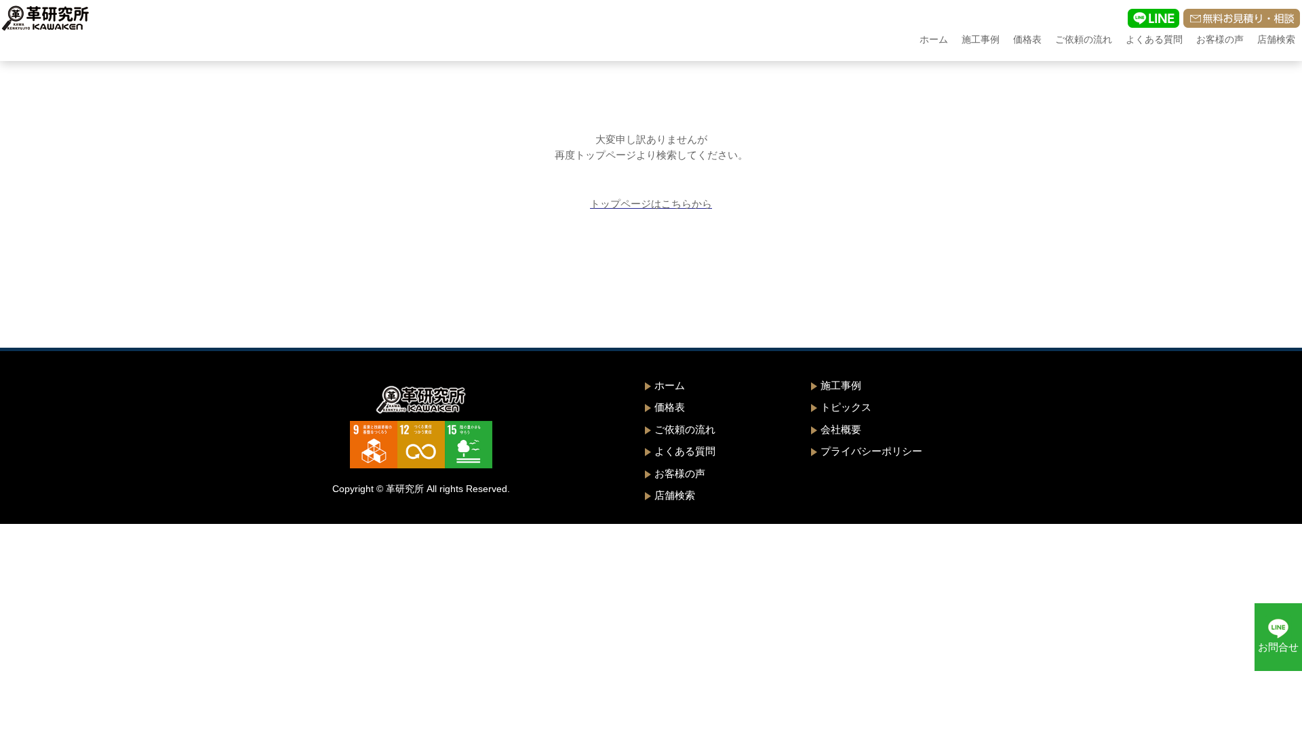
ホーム (934, 39)
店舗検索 (1276, 39)
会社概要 (841, 429)
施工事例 (981, 39)
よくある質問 (1154, 39)
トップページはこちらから (651, 203)
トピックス (846, 407)
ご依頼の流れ (1083, 39)
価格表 (1027, 39)
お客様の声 (1220, 39)
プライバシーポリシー (871, 451)
